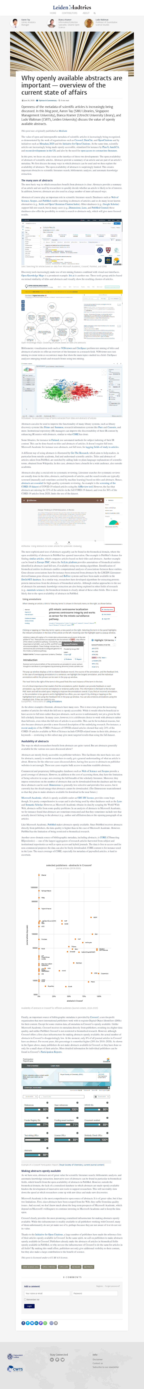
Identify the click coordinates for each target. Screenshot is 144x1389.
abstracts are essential (32, 483)
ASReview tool (85, 486)
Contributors (69, 13)
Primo (47, 427)
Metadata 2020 (47, 143)
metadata (76, 1267)
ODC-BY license (85, 797)
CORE (75, 434)
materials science (35, 589)
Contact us (98, 1363)
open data (63, 1267)
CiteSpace (82, 348)
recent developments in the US (41, 150)
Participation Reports (51, 1051)
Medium (63, 130)
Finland (55, 440)
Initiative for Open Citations (76, 143)
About (86, 13)
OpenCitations (105, 140)
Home (53, 13)
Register (99, 1286)
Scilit (41, 204)
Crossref (79, 140)
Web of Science (89, 771)
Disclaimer (98, 1359)
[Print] (56, 1323)
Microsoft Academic (31, 797)
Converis (112, 427)
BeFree (67, 576)
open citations (48, 1267)
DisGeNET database (31, 579)
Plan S (105, 147)
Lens (84, 207)
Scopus (33, 200)
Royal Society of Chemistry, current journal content (81, 1165)
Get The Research (79, 452)
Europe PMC (43, 562)
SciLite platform (69, 562)
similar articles (36, 558)
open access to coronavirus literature (99, 150)
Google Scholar (110, 204)
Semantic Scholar (34, 804)
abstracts (88, 1267)
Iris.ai (72, 275)
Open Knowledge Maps (32, 275)
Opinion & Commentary (48, 100)
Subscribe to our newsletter (106, 1367)
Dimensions (75, 207)
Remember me (32, 1299)
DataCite (88, 140)
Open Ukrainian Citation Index (64, 204)
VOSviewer (66, 348)
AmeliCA (114, 147)
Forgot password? (112, 1286)
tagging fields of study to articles (102, 447)
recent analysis (28, 727)
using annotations (54, 701)
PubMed (47, 200)
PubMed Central (100, 207)
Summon (59, 427)
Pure (100, 427)
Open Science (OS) (31, 1267)
